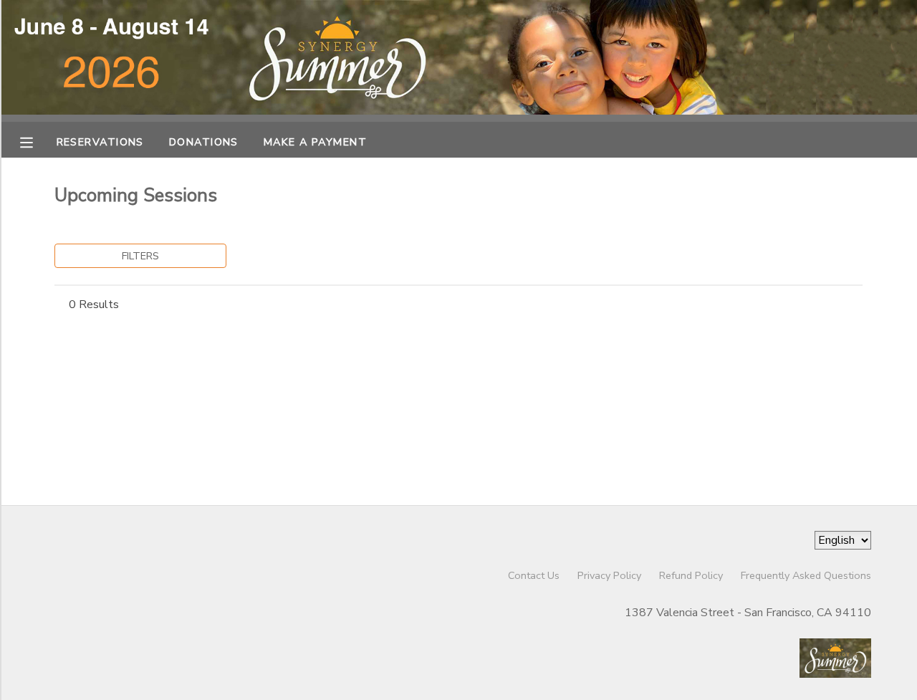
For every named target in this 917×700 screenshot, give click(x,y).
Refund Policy (691, 575)
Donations (204, 142)
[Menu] (37, 141)
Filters (140, 256)
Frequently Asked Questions (806, 575)
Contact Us (534, 575)
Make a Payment (315, 142)
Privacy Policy (609, 575)
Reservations (100, 142)
